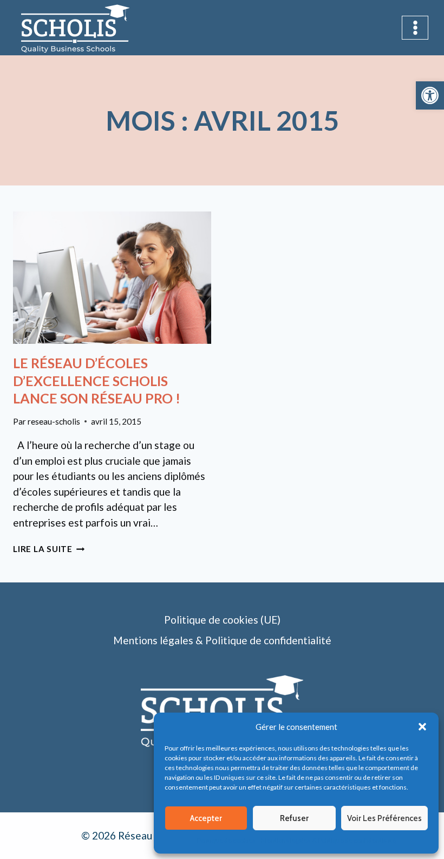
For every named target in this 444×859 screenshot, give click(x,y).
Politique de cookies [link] (226, 840)
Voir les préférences (384, 818)
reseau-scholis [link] (54, 421)
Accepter (206, 818)
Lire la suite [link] (49, 549)
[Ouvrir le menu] (415, 27)
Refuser (294, 818)
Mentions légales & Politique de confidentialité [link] (328, 840)
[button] (422, 726)
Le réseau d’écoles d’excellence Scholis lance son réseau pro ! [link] (96, 380)
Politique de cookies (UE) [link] (222, 619)
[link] (430, 95)
